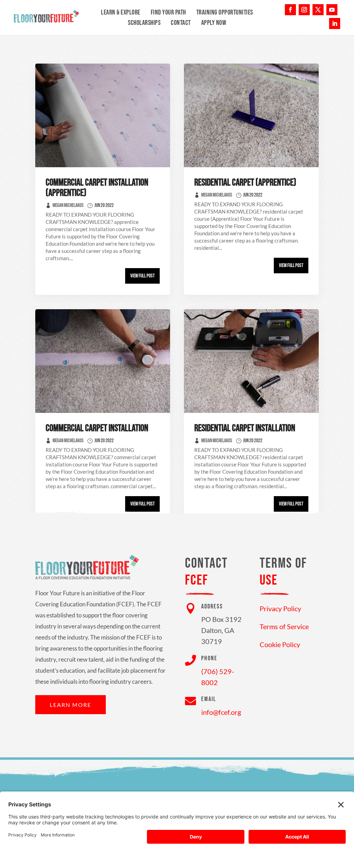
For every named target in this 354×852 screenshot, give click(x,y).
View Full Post (142, 276)
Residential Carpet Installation (244, 428)
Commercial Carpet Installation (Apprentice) (97, 188)
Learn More (70, 704)
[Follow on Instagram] (304, 9)
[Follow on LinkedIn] (334, 23)
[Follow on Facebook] (290, 9)
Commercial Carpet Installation (97, 428)
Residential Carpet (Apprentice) (245, 182)
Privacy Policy (280, 608)
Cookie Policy (280, 644)
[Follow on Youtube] (331, 9)
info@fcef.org (221, 712)
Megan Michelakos (68, 205)
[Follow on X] (318, 9)
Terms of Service (284, 626)
